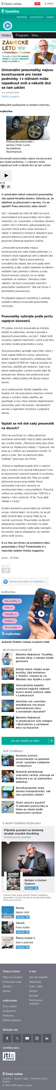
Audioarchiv (36, 17)
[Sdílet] (8, 187)
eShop (6, 991)
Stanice (7, 986)
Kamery (50, 17)
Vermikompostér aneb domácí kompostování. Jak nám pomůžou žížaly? (33, 791)
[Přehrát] (6, 175)
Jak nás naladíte (38, 977)
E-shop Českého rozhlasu (22, 823)
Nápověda (35, 981)
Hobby (6, 35)
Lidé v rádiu (36, 986)
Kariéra (33, 991)
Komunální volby (12, 981)
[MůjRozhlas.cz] (6, 111)
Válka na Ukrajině (12, 977)
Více (36, 35)
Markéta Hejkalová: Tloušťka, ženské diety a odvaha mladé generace (35, 658)
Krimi (7, 607)
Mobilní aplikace (12, 1020)
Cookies (7, 1078)
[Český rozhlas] (11, 3)
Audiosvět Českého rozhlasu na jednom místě (25, 642)
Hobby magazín (10, 96)
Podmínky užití (38, 1078)
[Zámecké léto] (28, 51)
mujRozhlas (8, 592)
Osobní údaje (21, 1078)
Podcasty (8, 1015)
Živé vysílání (11, 627)
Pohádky (9, 614)
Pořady (8, 620)
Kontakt (33, 995)
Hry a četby (11, 601)
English (6, 1081)
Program (22, 17)
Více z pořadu (13, 751)
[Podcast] (3, 187)
